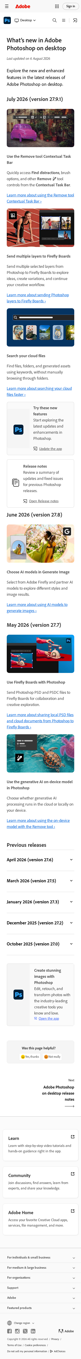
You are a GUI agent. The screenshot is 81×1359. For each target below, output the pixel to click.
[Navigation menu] (7, 6)
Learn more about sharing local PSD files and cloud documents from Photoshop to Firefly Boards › (40, 721)
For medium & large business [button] (26, 1268)
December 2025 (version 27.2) (35, 923)
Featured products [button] (19, 1308)
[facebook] (9, 1331)
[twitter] (25, 1331)
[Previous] (23, 1097)
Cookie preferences (35, 1345)
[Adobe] (23, 6)
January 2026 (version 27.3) (33, 901)
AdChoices (59, 1351)
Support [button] (12, 1288)
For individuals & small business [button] (28, 1257)
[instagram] (17, 1331)
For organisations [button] (18, 1278)
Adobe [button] (11, 1298)
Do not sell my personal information (27, 1351)
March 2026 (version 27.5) (31, 880)
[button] (57, 6)
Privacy (55, 1339)
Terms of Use (14, 1345)
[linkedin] (33, 1331)
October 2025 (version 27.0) (33, 944)
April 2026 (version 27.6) (30, 859)
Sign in (70, 6)
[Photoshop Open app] (75, 20)
